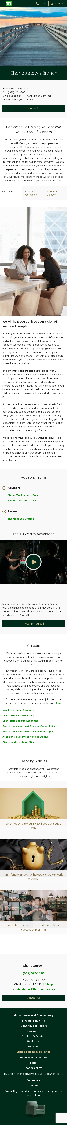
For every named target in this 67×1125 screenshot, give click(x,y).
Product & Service (33, 1036)
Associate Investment (27, 726)
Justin (21, 500)
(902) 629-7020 (33, 973)
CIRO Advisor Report (33, 1026)
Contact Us (33, 108)
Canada (33, 1085)
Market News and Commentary (33, 1015)
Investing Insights (33, 1021)
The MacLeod (20, 519)
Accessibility (33, 1068)
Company (33, 1031)
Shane (22, 495)
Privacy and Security (33, 1057)
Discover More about (17, 742)
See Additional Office (32, 989)
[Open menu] (6, 3)
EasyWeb (33, 1046)
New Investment (17, 710)
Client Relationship (20, 721)
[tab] (11, 193)
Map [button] (50, 984)
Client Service (17, 715)
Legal (33, 1063)
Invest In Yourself (33, 623)
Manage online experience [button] (33, 1052)
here (58, 703)
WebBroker (33, 1041)
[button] (11, 488)
